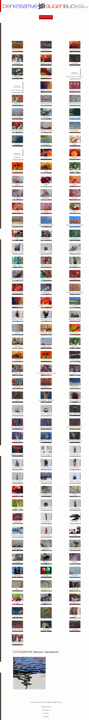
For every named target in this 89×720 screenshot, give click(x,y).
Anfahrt (46, 713)
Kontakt (46, 716)
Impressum (46, 710)
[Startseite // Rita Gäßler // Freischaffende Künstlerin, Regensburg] (46, 11)
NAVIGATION (46, 17)
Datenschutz (46, 707)
